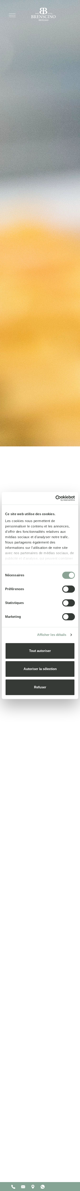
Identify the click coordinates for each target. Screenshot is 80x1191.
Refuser (40, 687)
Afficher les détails (51, 635)
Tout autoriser (40, 651)
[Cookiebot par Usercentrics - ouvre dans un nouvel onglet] (56, 498)
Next (68, 1170)
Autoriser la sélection (40, 669)
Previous (56, 1170)
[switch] (68, 589)
